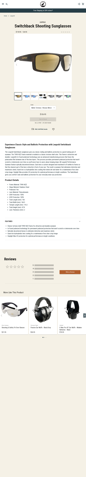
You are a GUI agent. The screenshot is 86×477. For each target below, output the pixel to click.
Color (32, 105)
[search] (6, 4)
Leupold (12, 16)
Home (5, 16)
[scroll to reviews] (65, 32)
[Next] (69, 65)
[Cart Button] (83, 4)
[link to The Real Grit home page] (43, 4)
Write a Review (70, 272)
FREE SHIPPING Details (41, 129)
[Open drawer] (3, 4)
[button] (43, 221)
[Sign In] (79, 4)
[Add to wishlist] (53, 129)
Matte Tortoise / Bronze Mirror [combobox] (41, 108)
